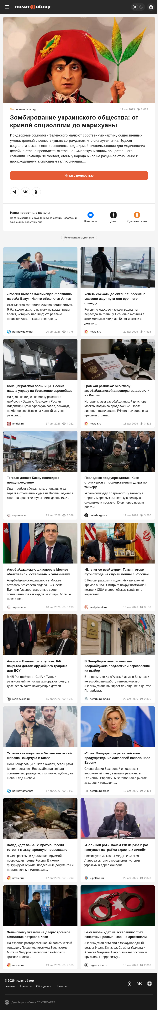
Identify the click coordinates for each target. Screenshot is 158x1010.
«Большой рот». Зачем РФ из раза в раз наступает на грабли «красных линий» (116, 847)
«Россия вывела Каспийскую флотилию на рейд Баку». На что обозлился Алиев (39, 296)
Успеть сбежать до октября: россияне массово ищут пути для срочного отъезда (114, 298)
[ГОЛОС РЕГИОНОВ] (8, 699)
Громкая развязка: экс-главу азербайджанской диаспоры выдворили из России (116, 390)
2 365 (70, 965)
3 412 (147, 423)
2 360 (147, 965)
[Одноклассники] (129, 983)
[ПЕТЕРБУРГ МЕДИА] (86, 699)
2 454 (147, 790)
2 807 (70, 790)
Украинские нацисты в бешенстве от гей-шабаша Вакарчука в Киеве (39, 755)
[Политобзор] (32, 7)
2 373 (147, 877)
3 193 (70, 607)
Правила (61, 986)
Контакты (26, 986)
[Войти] (151, 7)
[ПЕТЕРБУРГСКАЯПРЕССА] (86, 790)
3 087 (70, 699)
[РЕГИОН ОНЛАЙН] (86, 331)
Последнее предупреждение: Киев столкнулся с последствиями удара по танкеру (115, 482)
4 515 (147, 331)
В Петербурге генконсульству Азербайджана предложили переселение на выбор (117, 666)
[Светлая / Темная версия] (138, 7)
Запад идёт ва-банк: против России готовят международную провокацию (37, 847)
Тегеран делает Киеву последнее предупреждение (33, 480)
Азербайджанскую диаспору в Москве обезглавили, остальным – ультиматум (38, 572)
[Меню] (7, 7)
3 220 (147, 515)
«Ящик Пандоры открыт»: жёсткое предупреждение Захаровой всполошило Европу (117, 757)
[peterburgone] (86, 515)
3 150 (147, 607)
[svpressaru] (8, 515)
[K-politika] (86, 877)
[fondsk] (8, 423)
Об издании (43, 986)
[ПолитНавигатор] (8, 331)
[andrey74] (12, 109)
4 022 (70, 423)
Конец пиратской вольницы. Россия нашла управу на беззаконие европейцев (39, 388)
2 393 (70, 877)
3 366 (70, 515)
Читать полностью (79, 175)
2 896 (147, 699)
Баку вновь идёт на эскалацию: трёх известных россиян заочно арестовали (115, 935)
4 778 (70, 331)
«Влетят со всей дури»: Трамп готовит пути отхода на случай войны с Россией (116, 572)
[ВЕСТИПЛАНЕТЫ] (86, 607)
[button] (14, 191)
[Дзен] (149, 983)
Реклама (10, 986)
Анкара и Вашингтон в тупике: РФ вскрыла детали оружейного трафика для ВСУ (37, 666)
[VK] (139, 983)
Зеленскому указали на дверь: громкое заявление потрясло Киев (38, 935)
